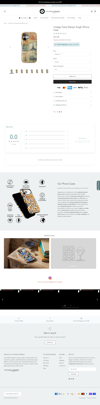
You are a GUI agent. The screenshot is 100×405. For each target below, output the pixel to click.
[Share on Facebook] (59, 111)
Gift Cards (46, 363)
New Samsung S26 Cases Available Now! (55, 6)
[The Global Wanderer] (50, 11)
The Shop (46, 360)
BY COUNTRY (44, 18)
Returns (61, 363)
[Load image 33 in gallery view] (29, 46)
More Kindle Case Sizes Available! (27, 6)
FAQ (60, 358)
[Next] (97, 299)
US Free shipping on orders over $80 (50, 2)
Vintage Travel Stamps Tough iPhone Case (17, 23)
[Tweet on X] (57, 111)
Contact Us (62, 366)
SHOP (35, 18)
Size (54, 51)
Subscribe (73, 374)
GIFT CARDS (71, 18)
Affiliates (45, 366)
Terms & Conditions (91, 398)
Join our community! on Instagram (50, 282)
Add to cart (72, 76)
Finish (55, 58)
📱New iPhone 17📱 (25, 18)
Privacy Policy (82, 398)
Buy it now (72, 82)
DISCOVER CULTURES (57, 18)
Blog (44, 368)
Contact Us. (50, 342)
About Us (46, 358)
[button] (46, 131)
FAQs (79, 18)
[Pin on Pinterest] (61, 111)
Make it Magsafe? (58, 66)
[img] (58, 33)
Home (5, 23)
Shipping (55, 40)
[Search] (5, 11)
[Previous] (2, 299)
